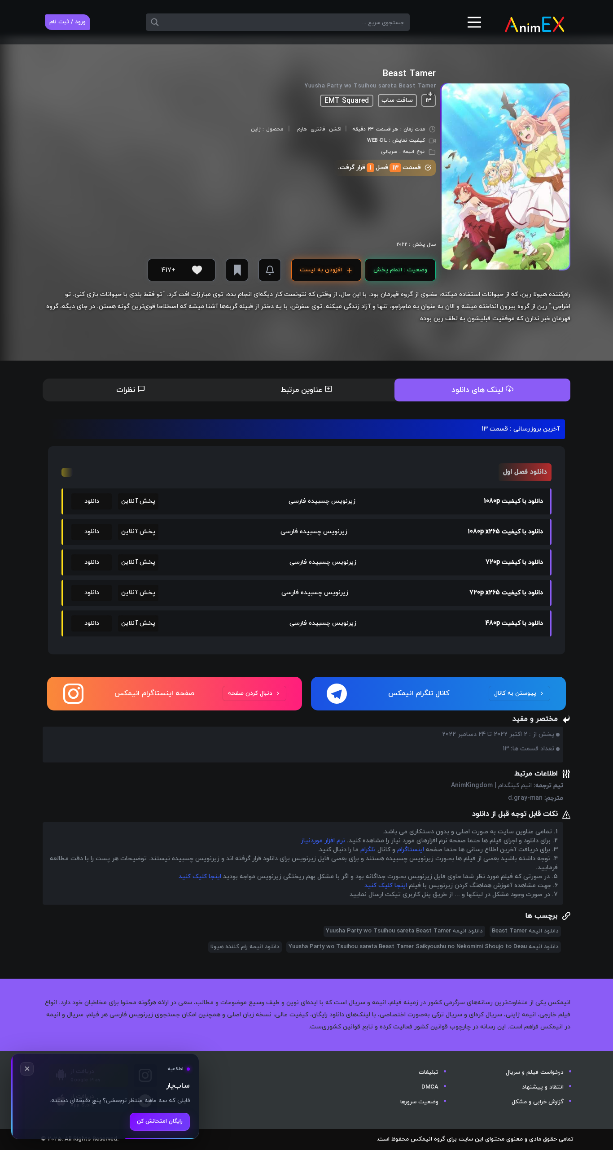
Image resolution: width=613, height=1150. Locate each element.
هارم (302, 129)
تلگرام (368, 849)
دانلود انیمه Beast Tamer (525, 931)
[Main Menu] (474, 25)
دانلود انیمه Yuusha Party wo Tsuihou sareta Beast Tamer (404, 931)
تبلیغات (428, 1072)
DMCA (429, 1087)
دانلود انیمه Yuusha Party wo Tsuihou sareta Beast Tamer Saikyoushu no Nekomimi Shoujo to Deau (424, 947)
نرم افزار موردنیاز (323, 840)
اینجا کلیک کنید (200, 876)
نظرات (126, 390)
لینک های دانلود (478, 390)
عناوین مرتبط (302, 390)
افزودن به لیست (321, 270)
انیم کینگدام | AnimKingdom (491, 785)
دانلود (91, 501)
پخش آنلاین (138, 501)
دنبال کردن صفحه (250, 693)
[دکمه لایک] (197, 270)
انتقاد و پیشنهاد (543, 1087)
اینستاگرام (410, 849)
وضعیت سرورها (419, 1102)
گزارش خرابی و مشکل (538, 1102)
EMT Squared (346, 101)
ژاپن (256, 129)
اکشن (335, 129)
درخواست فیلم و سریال (535, 1072)
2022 (401, 244)
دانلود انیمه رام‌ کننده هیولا (245, 947)
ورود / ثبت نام (67, 22)
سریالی (389, 151)
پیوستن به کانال (515, 693)
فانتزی (318, 129)
